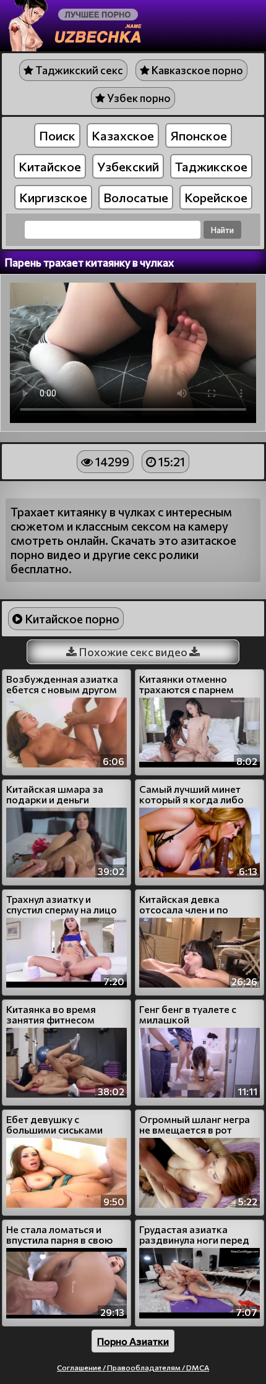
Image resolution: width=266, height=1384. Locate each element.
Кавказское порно (196, 70)
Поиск (57, 135)
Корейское (215, 197)
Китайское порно (70, 619)
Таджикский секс (78, 70)
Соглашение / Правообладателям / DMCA (133, 1367)
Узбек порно (138, 98)
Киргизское (53, 197)
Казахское (123, 135)
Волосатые (135, 197)
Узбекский (128, 166)
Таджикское (211, 166)
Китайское (50, 166)
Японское (198, 135)
